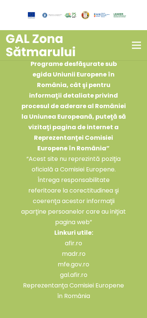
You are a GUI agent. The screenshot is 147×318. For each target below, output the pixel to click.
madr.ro (74, 253)
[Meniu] (136, 45)
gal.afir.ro (73, 275)
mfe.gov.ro (73, 264)
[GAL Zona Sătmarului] (40, 45)
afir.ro (73, 243)
